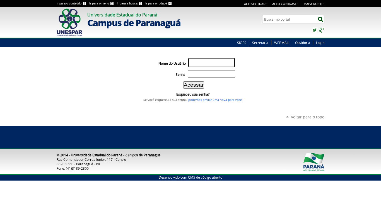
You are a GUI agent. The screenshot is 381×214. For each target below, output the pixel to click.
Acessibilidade (255, 4)
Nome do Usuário (172, 63)
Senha (180, 74)
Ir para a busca (129, 3)
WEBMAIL (281, 42)
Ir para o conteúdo (71, 3)
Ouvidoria (302, 42)
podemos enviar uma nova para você (215, 100)
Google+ (321, 30)
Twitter (314, 30)
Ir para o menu (101, 3)
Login (320, 42)
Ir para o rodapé (158, 3)
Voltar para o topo (307, 117)
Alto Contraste (285, 4)
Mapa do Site (313, 4)
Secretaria (260, 42)
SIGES (241, 42)
